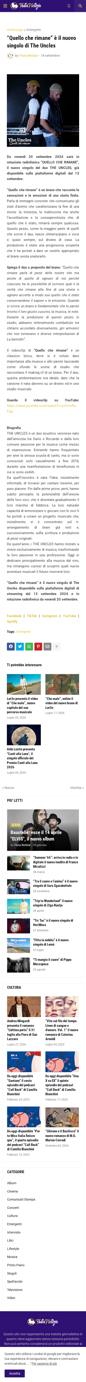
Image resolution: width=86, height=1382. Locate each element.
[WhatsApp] (29, 647)
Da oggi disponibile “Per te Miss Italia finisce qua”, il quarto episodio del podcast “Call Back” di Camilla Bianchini (23, 1140)
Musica (12, 1257)
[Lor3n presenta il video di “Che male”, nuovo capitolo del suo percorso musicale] (24, 684)
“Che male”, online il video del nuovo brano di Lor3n (61, 703)
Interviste (13, 1232)
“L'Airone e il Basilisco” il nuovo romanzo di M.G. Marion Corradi (62, 1135)
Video (11, 1298)
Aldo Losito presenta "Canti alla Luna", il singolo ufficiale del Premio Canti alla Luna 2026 (22, 758)
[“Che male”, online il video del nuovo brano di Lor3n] (62, 684)
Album (11, 1183)
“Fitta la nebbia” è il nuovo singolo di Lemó (51, 942)
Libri (10, 1240)
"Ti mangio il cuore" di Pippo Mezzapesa (52, 962)
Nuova (9, 788)
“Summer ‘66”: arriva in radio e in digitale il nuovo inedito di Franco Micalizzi (55, 862)
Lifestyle (13, 1249)
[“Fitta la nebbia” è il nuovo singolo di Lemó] (18, 945)
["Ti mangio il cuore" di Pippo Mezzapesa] (18, 965)
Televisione (14, 1290)
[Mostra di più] (57, 647)
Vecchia (75, 788)
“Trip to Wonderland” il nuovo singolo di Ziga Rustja (52, 903)
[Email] (47, 647)
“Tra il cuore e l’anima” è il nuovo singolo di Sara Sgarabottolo (55, 883)
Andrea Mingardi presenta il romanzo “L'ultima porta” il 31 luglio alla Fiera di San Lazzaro (22, 1030)
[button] (5, 6)
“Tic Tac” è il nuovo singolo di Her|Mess (53, 922)
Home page (15, 29)
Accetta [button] (14, 1373)
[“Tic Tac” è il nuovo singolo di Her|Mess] (18, 925)
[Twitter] (20, 647)
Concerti (13, 1208)
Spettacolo (14, 1281)
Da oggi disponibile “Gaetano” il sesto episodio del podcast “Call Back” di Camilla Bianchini (22, 1085)
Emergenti (33, 29)
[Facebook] (11, 647)
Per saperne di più (44, 1363)
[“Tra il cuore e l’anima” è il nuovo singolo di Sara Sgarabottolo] (18, 886)
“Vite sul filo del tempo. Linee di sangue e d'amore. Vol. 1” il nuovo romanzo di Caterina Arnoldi (61, 1030)
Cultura (12, 1216)
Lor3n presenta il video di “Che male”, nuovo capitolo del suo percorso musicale (22, 705)
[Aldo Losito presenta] (24, 735)
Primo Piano (16, 1265)
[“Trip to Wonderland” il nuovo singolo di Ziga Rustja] (18, 906)
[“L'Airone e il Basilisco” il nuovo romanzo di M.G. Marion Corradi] (62, 1117)
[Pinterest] (38, 647)
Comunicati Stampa (21, 1199)
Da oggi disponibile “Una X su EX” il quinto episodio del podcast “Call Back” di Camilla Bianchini (62, 1085)
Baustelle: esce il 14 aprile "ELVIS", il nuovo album (36, 835)
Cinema (12, 1191)
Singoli (12, 1273)
